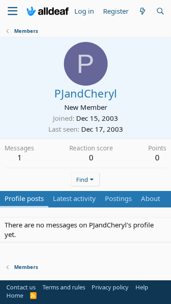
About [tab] (150, 198)
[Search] (160, 11)
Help (141, 287)
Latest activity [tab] (74, 198)
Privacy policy (110, 287)
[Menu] (12, 11)
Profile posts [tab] (24, 198)
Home (14, 295)
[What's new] (142, 11)
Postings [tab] (118, 198)
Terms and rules (63, 287)
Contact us (21, 287)
